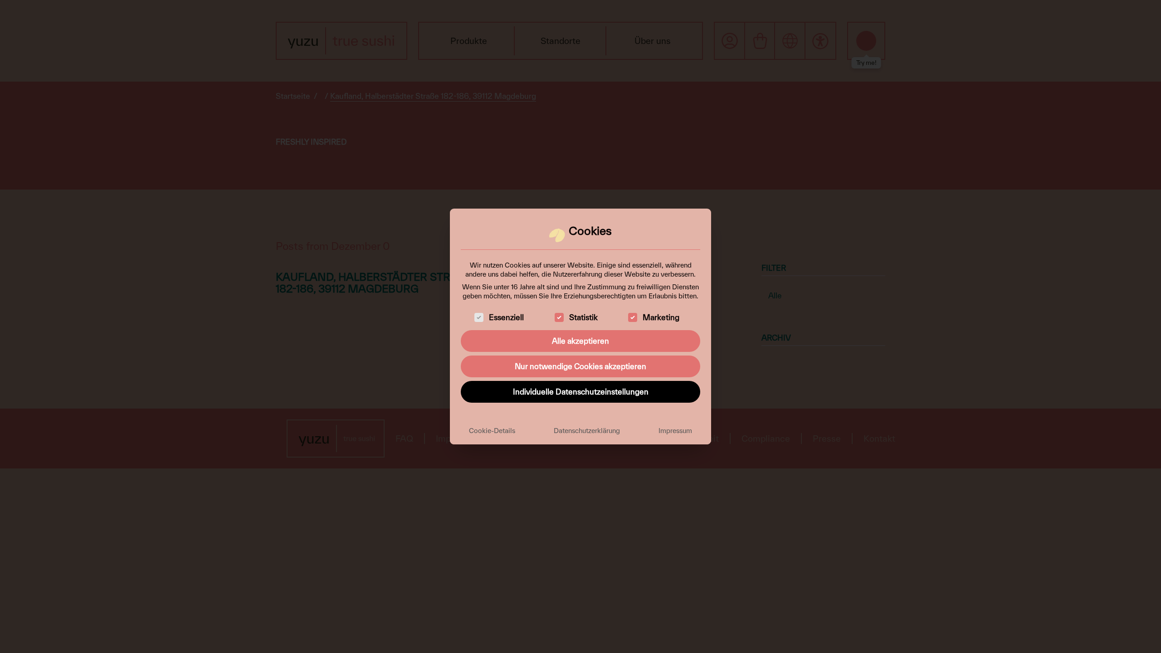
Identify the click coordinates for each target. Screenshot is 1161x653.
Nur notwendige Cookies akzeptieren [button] (580, 366)
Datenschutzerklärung (587, 430)
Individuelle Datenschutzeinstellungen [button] (581, 391)
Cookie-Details (492, 430)
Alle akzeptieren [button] (580, 340)
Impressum (675, 430)
